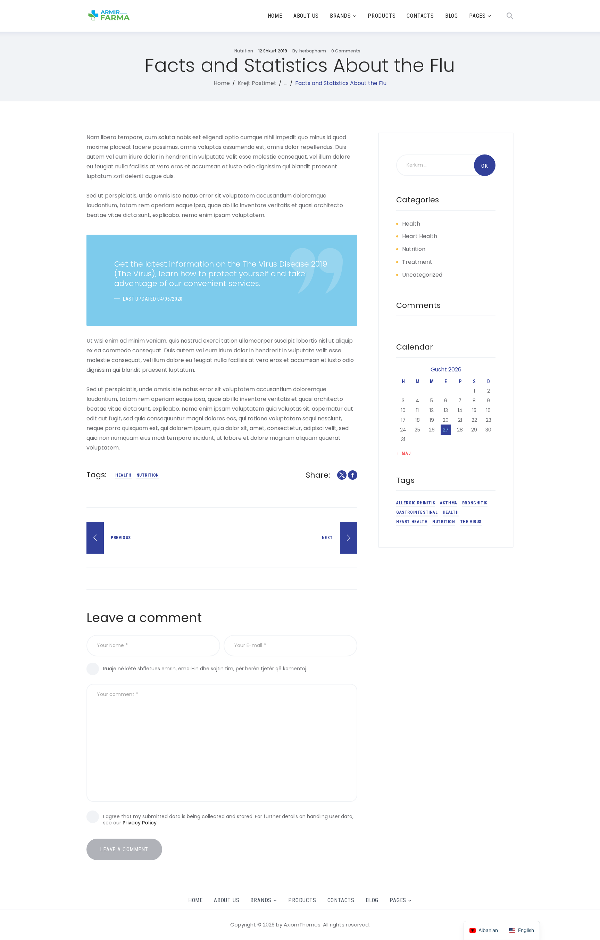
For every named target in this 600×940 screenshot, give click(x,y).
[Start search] (510, 16)
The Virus (471, 522)
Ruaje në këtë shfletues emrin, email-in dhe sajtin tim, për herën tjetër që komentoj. (205, 668)
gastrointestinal (417, 512)
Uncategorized (422, 275)
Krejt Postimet (257, 83)
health (123, 475)
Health (411, 224)
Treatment (417, 262)
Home (222, 83)
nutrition (147, 475)
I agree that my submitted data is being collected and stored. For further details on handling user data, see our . (228, 819)
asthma (448, 503)
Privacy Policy (140, 822)
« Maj (404, 453)
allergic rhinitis (415, 503)
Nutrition (243, 51)
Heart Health (419, 237)
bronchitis (475, 503)
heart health (411, 522)
